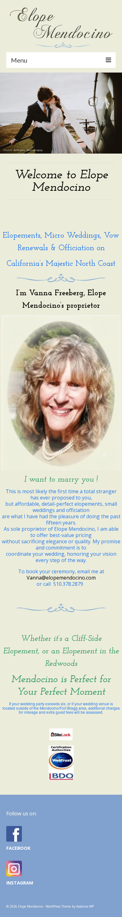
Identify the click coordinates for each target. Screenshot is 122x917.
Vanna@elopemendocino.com (61, 577)
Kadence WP (85, 906)
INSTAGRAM (19, 883)
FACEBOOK (18, 848)
